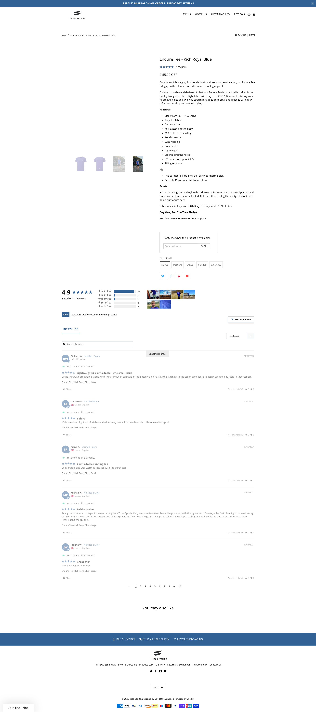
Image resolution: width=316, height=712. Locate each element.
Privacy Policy (200, 664)
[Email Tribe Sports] (164, 671)
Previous (240, 35)
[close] (312, 3)
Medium (177, 264)
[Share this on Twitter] (163, 276)
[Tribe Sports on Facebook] (155, 671)
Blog (120, 664)
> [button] (186, 586)
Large (190, 264)
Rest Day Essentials (105, 664)
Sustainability (220, 14)
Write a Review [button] (243, 319)
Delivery (160, 664)
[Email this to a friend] (187, 276)
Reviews (239, 14)
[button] (247, 389)
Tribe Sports (135, 698)
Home (63, 35)
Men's (187, 14)
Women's (201, 14)
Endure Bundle (77, 35)
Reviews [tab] (68, 328)
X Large (202, 264)
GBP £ (156, 687)
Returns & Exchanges (178, 664)
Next (252, 35)
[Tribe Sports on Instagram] (160, 671)
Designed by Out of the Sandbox (158, 698)
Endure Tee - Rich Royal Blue (75, 382)
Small (164, 264)
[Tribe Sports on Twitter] (151, 671)
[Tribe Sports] (77, 14)
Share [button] (69, 389)
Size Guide (131, 664)
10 (179, 586)
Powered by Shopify (184, 698)
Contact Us (216, 664)
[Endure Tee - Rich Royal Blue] (109, 105)
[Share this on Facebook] (171, 276)
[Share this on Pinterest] (179, 276)
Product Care (146, 664)
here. (182, 199)
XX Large (216, 264)
